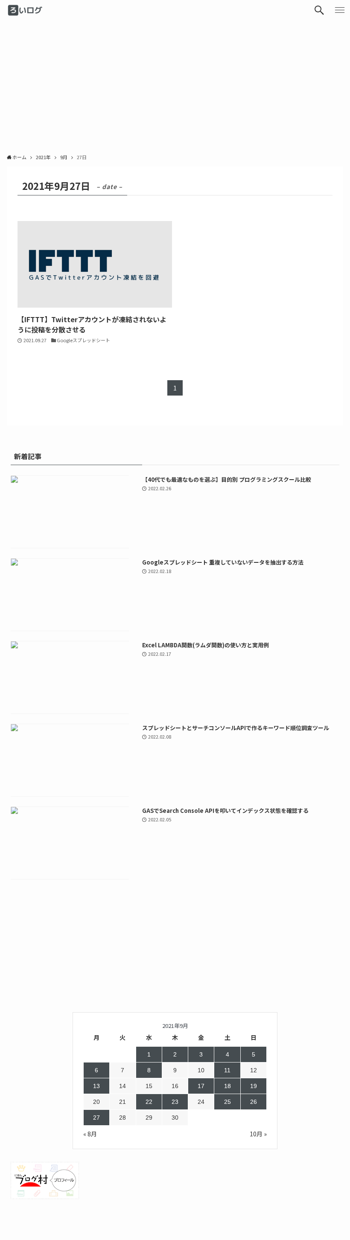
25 (227, 1101)
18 (227, 1086)
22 (149, 1101)
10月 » (258, 1133)
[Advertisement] (175, 84)
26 (253, 1101)
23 (175, 1101)
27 (96, 1117)
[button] (319, 10)
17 (201, 1086)
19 (253, 1086)
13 (96, 1086)
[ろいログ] (26, 10)
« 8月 (90, 1133)
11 (227, 1070)
